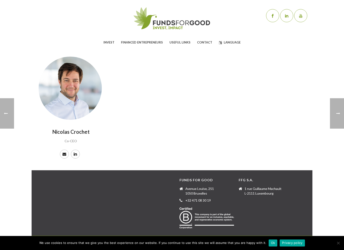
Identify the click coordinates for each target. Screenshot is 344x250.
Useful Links (179, 42)
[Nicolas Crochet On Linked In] (75, 154)
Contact (204, 42)
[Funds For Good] (172, 18)
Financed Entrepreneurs (142, 42)
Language (232, 42)
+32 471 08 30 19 (198, 200)
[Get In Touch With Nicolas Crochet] (64, 154)
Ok (273, 243)
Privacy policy (292, 243)
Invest (108, 42)
